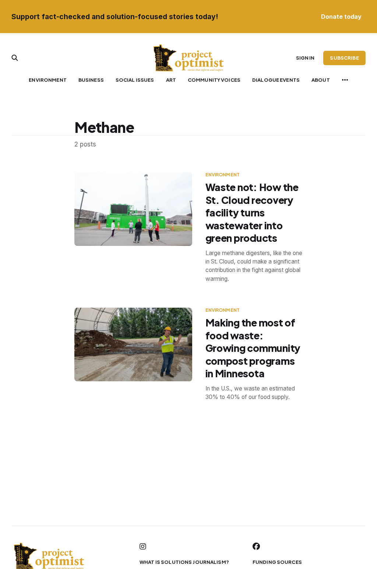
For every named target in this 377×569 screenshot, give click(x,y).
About (320, 80)
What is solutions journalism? (184, 562)
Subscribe (344, 58)
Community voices (214, 80)
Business (91, 80)
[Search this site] (14, 57)
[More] (344, 79)
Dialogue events (276, 80)
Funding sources (277, 562)
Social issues (135, 80)
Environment (47, 80)
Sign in (305, 58)
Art (171, 80)
